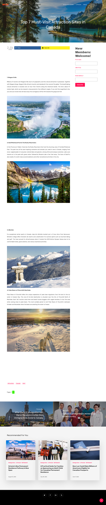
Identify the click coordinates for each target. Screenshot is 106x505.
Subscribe (80, 85)
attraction (11, 383)
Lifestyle (78, 4)
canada (18, 383)
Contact (93, 4)
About (85, 4)
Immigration (11, 462)
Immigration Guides (68, 4)
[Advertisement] (38, 65)
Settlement (25, 462)
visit (24, 383)
